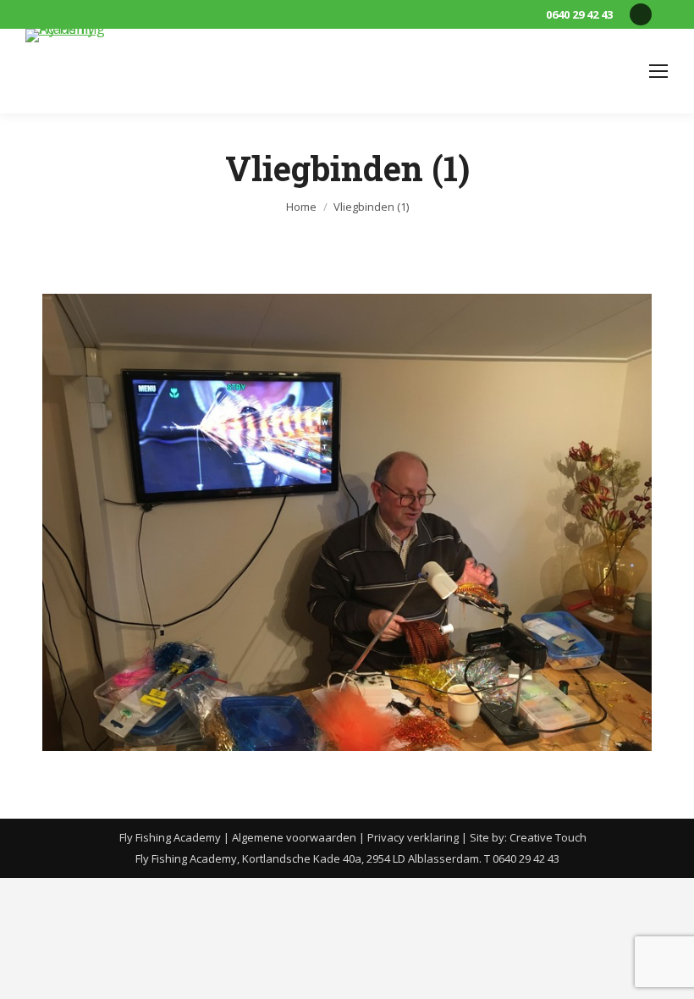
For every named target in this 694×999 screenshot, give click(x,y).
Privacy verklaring (413, 837)
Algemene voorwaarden (294, 837)
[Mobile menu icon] (658, 71)
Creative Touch (548, 837)
